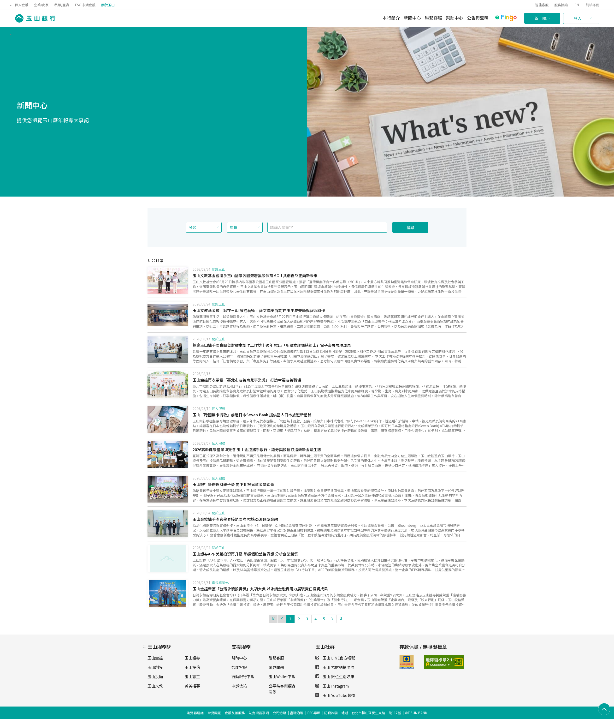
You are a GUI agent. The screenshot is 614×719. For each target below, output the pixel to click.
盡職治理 (296, 712)
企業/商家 (41, 4)
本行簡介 (391, 18)
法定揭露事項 (259, 712)
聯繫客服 (433, 18)
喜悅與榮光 (220, 582)
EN (576, 4)
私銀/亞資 (61, 4)
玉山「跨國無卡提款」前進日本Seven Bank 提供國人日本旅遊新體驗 (252, 415)
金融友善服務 (235, 712)
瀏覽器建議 (195, 712)
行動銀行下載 (242, 676)
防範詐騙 (331, 712)
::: (11, 4)
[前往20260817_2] (168, 349)
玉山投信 (192, 667)
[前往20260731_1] (168, 593)
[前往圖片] (168, 558)
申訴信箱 (239, 686)
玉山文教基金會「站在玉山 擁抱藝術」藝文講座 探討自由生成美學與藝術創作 (259, 310)
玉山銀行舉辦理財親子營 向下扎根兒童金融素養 (233, 484)
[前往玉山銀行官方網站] (34, 18)
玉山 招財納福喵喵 (338, 667)
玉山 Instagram (335, 686)
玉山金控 (155, 658)
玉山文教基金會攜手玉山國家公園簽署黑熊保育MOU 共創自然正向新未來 (255, 275)
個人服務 (218, 408)
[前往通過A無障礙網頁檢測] (433, 662)
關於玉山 (108, 4)
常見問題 (276, 667)
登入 (577, 18)
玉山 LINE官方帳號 (338, 658)
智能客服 (542, 4)
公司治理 (279, 712)
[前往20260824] (168, 315)
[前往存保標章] (406, 668)
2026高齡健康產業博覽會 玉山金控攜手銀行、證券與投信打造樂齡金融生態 (257, 449)
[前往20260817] (168, 384)
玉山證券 (192, 658)
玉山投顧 (155, 676)
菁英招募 (192, 686)
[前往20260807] (168, 454)
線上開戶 (542, 18)
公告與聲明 (478, 18)
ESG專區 (313, 712)
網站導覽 (592, 4)
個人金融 (21, 4)
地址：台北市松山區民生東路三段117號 (371, 712)
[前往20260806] (168, 489)
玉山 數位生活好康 (338, 676)
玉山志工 (192, 676)
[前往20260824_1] (168, 280)
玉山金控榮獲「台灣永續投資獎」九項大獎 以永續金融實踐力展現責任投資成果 (260, 589)
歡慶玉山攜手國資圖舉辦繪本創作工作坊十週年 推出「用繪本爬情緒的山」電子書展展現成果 (272, 345)
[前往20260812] (168, 419)
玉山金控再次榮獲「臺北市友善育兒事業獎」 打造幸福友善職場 (247, 380)
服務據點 (561, 4)
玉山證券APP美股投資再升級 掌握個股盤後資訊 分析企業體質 (245, 554)
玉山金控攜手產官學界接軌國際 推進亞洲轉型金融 (235, 519)
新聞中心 (412, 18)
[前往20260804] (168, 523)
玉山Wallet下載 (282, 676)
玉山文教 (155, 686)
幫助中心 (454, 18)
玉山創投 (155, 667)
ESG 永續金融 (85, 4)
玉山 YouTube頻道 (338, 695)
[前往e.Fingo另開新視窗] (505, 18)
